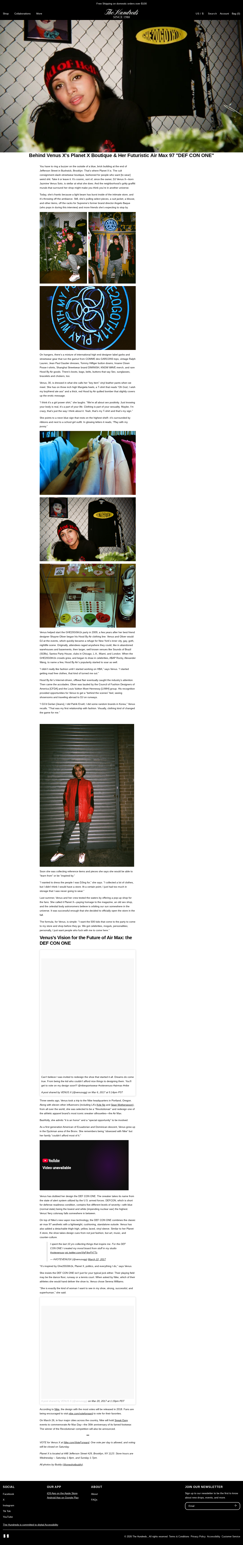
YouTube (8, 1516)
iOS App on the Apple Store (62, 1493)
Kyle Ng (101, 1104)
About (94, 1494)
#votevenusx (57, 1252)
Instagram (8, 1505)
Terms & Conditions (179, 1536)
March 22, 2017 (97, 1259)
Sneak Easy (121, 1420)
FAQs (94, 1499)
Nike (56, 1409)
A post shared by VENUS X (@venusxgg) (64, 1401)
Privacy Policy (198, 1536)
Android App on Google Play (63, 1497)
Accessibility (213, 1536)
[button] (236, 13)
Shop (6, 13)
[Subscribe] (235, 1506)
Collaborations (22, 13)
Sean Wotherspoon (122, 1104)
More (39, 13)
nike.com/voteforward (81, 1413)
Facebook (8, 1494)
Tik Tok (7, 1511)
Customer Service (231, 1536)
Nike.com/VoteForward (76, 1442)
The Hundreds (140, 1536)
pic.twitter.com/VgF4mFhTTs (81, 1252)
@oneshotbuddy (73, 1464)
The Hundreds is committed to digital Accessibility (30, 1524)
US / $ (200, 13)
